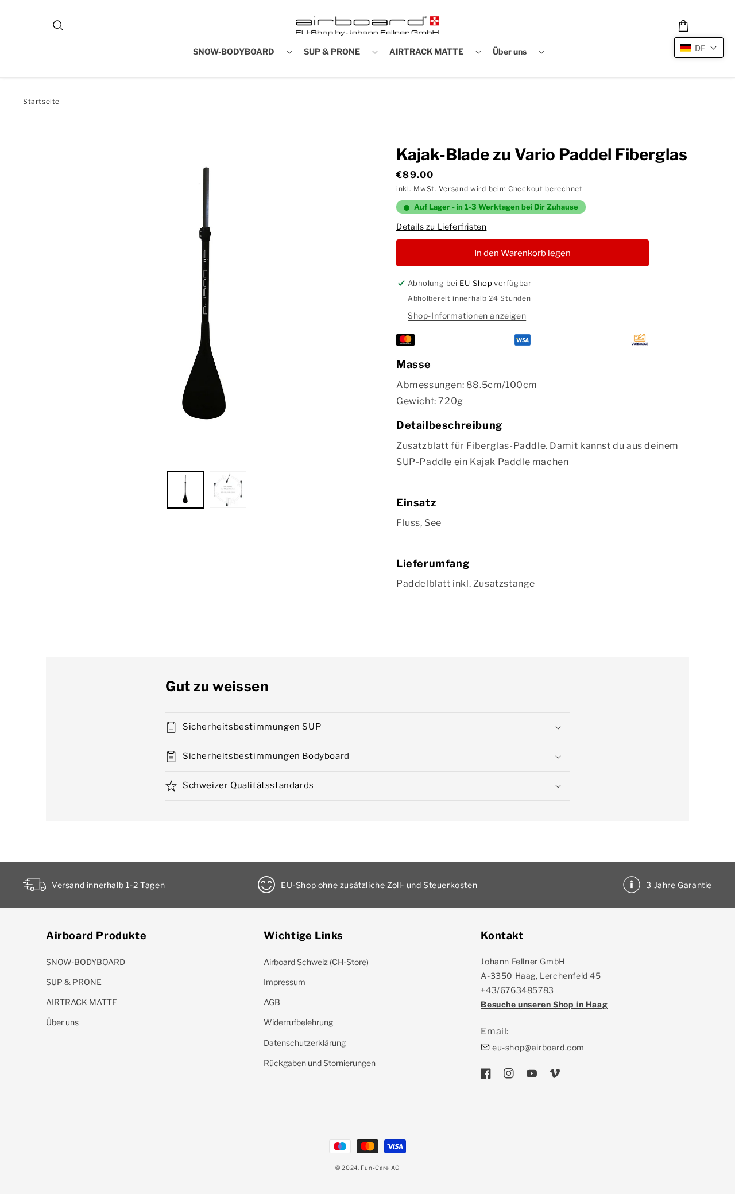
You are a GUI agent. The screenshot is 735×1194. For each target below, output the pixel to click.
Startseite (41, 101)
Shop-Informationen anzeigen (467, 315)
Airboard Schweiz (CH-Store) (316, 962)
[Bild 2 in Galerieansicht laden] (228, 489)
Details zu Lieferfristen (441, 226)
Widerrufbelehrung (298, 1022)
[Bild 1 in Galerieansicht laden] (185, 489)
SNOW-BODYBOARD (85, 962)
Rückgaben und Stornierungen (320, 1063)
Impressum (284, 982)
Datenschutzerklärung (305, 1043)
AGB (272, 1002)
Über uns (62, 1022)
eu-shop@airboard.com (538, 1047)
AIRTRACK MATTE (81, 1002)
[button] (58, 26)
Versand (453, 188)
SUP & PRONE (74, 982)
